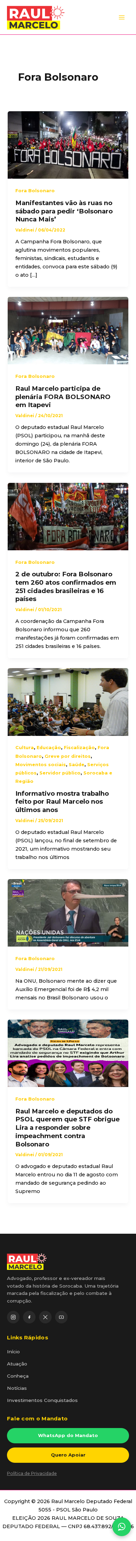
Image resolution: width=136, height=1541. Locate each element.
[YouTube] (61, 1317)
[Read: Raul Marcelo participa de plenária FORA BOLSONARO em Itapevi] (68, 330)
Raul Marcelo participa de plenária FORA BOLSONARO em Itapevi (63, 396)
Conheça (18, 1376)
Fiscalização (79, 747)
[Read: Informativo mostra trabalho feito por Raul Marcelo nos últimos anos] (68, 701)
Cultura (24, 747)
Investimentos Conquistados (42, 1400)
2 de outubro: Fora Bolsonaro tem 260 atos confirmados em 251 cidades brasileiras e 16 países (65, 586)
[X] (45, 1317)
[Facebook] (29, 1317)
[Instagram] (13, 1317)
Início (13, 1351)
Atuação (17, 1363)
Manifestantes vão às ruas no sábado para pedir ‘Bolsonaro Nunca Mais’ (64, 211)
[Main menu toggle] (121, 17)
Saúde (76, 764)
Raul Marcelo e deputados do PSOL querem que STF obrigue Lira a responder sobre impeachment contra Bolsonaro (67, 1127)
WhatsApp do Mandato (68, 1435)
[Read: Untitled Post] (68, 912)
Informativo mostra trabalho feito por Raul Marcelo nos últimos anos (62, 801)
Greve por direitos (68, 756)
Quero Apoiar (68, 1455)
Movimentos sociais (40, 764)
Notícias (17, 1388)
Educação (49, 747)
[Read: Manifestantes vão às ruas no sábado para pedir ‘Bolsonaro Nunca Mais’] (68, 144)
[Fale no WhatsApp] (121, 1526)
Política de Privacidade (32, 1473)
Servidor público (60, 773)
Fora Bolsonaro (35, 190)
